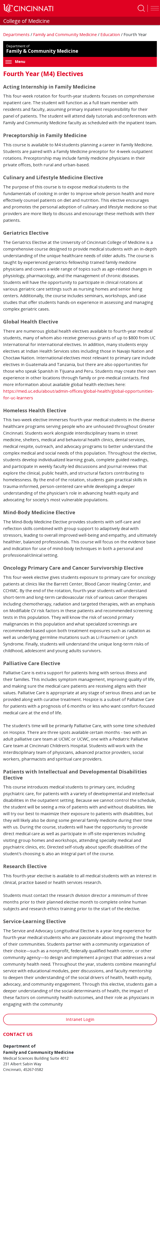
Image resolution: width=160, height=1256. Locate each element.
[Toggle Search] (141, 8)
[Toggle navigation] (154, 8)
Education (110, 34)
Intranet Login (80, 1019)
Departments (17, 34)
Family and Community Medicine (65, 34)
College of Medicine (26, 20)
